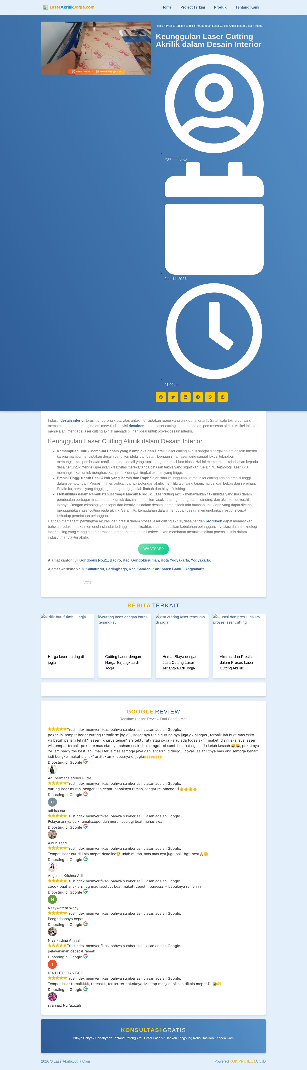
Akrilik (190, 25)
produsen (214, 521)
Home (166, 7)
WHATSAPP (153, 549)
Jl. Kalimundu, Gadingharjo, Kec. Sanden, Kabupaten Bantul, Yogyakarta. (143, 569)
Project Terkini (192, 7)
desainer (136, 426)
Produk (220, 7)
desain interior (72, 420)
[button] (161, 397)
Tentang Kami (247, 7)
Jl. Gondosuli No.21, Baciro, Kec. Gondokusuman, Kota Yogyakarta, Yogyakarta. (142, 560)
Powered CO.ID (240, 1061)
